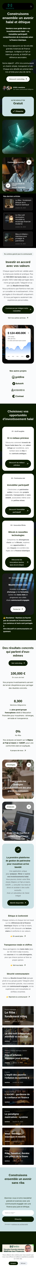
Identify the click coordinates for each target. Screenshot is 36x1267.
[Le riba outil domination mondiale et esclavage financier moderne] (9, 215)
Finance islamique (10, 1009)
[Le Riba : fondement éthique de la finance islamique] (9, 201)
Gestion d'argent (10, 1131)
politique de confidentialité (20, 1224)
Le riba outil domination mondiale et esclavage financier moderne (23, 219)
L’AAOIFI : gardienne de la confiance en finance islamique (17, 1097)
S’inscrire (18, 1219)
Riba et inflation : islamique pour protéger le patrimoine (22, 237)
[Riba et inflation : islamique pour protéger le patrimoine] (9, 234)
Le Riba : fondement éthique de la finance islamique (23, 202)
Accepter (13, 1263)
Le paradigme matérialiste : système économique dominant (16, 1117)
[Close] (33, 1245)
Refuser (23, 1263)
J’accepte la (16, 1224)
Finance (7, 1031)
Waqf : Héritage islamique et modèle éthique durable (15, 1136)
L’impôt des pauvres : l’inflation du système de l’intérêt (17, 1077)
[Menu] (31, 6)
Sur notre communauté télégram (23, 89)
